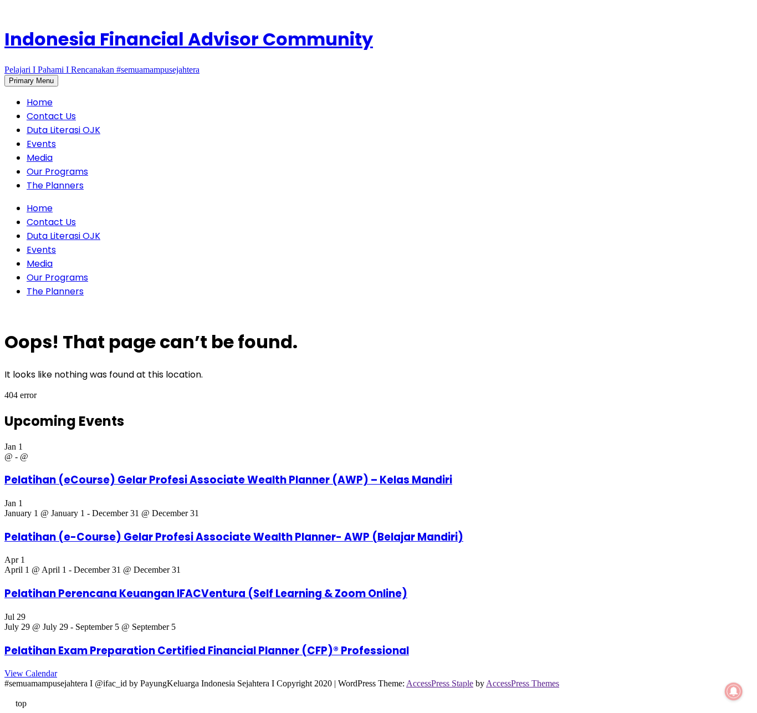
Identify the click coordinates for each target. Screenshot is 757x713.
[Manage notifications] (734, 691)
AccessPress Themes (522, 683)
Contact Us (51, 116)
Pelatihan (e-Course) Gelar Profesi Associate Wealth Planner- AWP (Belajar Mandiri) (233, 536)
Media (40, 157)
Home (40, 102)
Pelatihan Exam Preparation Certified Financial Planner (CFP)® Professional (206, 650)
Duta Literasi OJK (63, 130)
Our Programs (57, 171)
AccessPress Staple (439, 683)
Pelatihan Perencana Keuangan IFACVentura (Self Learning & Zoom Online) (205, 593)
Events (41, 143)
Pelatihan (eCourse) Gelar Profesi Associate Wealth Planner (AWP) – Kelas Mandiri (228, 479)
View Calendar (30, 673)
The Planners (55, 185)
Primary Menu (31, 81)
